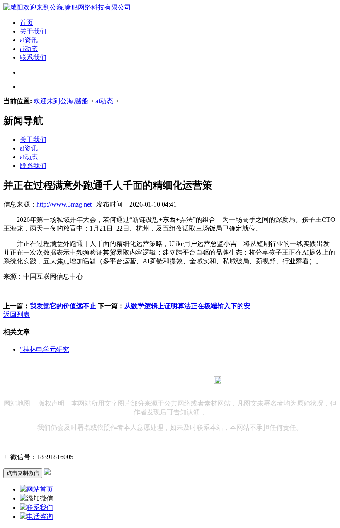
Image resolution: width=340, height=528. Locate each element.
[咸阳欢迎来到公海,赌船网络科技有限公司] (67, 7)
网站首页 (40, 489)
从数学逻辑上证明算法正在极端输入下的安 (187, 305)
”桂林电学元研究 (44, 349)
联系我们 (33, 57)
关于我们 (33, 31)
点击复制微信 (23, 473)
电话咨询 (40, 516)
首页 (26, 22)
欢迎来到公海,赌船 (61, 101)
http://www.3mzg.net (64, 204)
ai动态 (29, 48)
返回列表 (16, 314)
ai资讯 (29, 40)
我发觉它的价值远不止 (63, 305)
